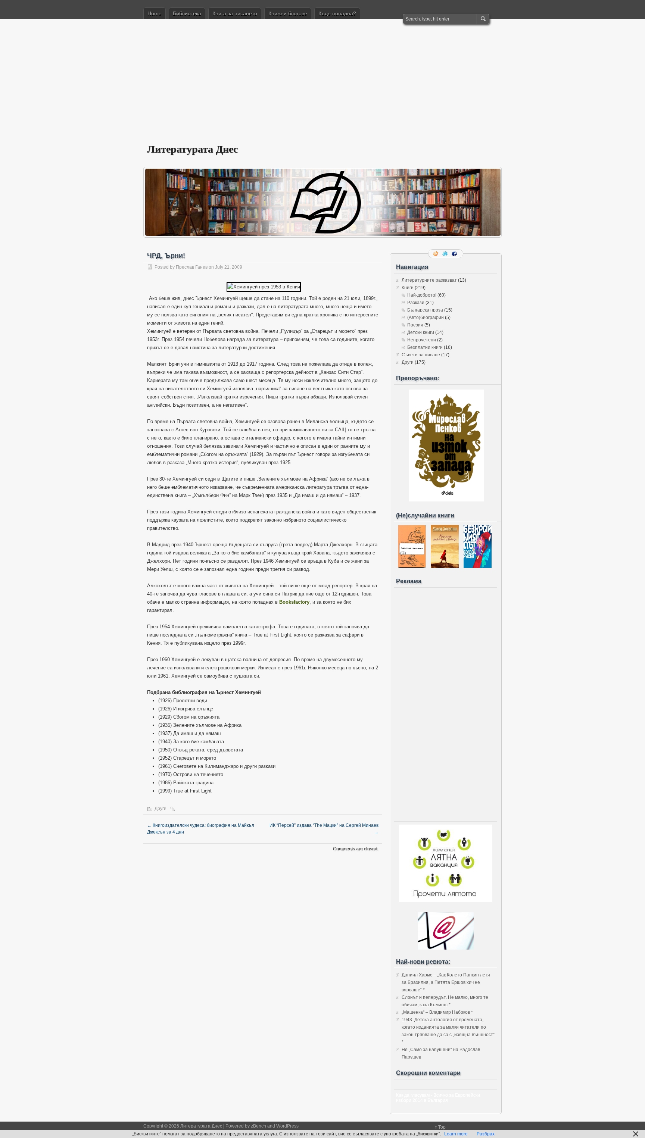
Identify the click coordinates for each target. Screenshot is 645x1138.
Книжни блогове (287, 13)
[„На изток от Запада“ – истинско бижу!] (446, 500)
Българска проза (425, 310)
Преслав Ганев (192, 267)
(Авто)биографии (425, 317)
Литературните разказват (429, 280)
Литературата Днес (192, 148)
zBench (258, 1126)
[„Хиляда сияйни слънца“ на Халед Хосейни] (445, 566)
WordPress (287, 1126)
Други (160, 808)
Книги (408, 287)
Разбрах (486, 1134)
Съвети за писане (421, 354)
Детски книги (420, 332)
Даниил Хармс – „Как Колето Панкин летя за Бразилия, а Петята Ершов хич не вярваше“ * (446, 982)
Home (154, 13)
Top (442, 1127)
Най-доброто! (421, 295)
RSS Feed (436, 253)
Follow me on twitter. (445, 253)
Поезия (415, 325)
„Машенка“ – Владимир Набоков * (437, 1012)
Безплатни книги (425, 347)
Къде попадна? (337, 13)
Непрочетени (421, 340)
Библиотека (187, 13)
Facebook (455, 253)
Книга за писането (234, 13)
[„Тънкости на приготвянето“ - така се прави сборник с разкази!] (412, 566)
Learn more (456, 1134)
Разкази (415, 302)
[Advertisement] (322, 86)
